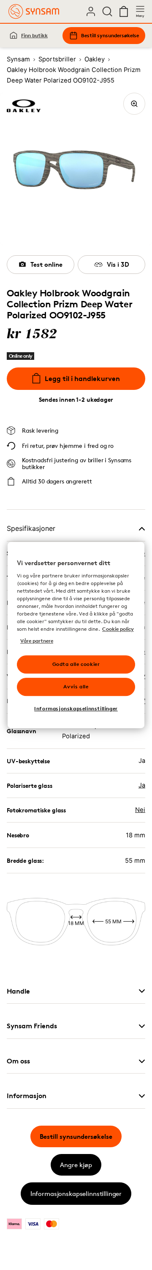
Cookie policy (118, 629)
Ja (141, 785)
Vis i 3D (118, 264)
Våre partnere (36, 641)
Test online (46, 264)
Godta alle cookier (76, 664)
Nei (140, 810)
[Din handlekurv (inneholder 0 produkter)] (123, 11)
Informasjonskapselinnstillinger (76, 1194)
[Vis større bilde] (134, 104)
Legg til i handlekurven (82, 378)
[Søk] (107, 11)
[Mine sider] (90, 11)
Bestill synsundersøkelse (110, 35)
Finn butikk (34, 35)
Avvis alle (75, 686)
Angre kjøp (76, 1165)
